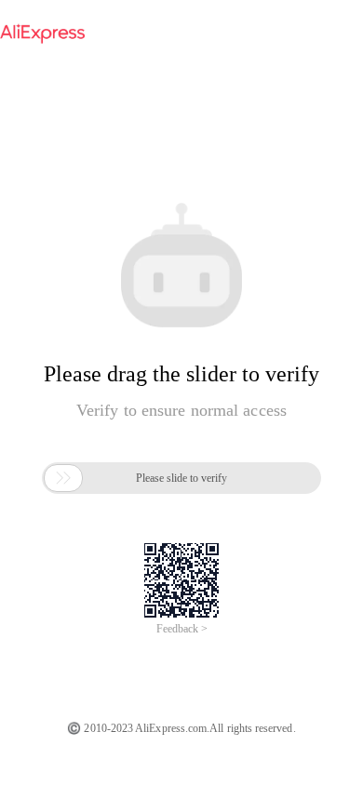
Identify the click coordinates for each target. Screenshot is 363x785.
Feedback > (182, 628)
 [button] (63, 478)
